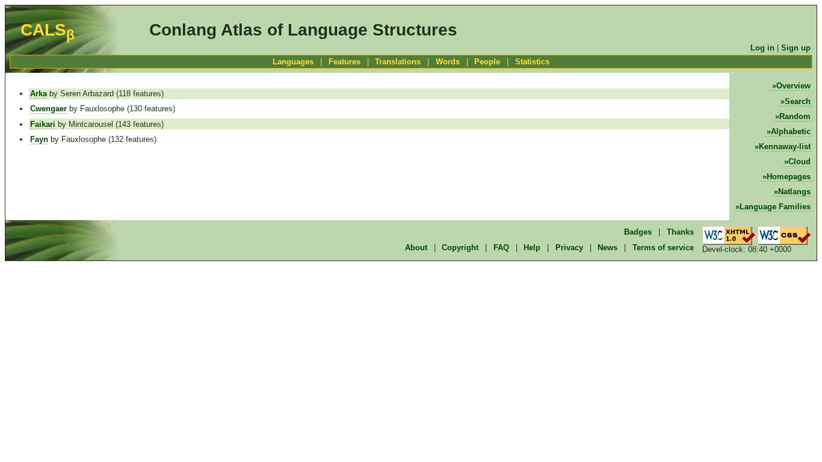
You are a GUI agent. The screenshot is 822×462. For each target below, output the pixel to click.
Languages (293, 61)
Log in (762, 47)
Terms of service (663, 247)
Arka (38, 93)
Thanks (680, 231)
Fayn (39, 139)
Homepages (789, 176)
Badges (638, 231)
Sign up (796, 47)
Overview (793, 85)
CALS (47, 29)
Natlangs (794, 191)
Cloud (799, 161)
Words (448, 61)
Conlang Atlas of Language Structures (303, 29)
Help (532, 247)
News (607, 247)
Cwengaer (48, 108)
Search (798, 101)
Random (795, 116)
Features (344, 61)
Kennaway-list (785, 146)
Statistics (532, 61)
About (416, 247)
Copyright (460, 247)
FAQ (501, 247)
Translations (398, 61)
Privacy (569, 247)
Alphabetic (791, 131)
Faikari (42, 124)
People (487, 61)
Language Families (775, 206)
